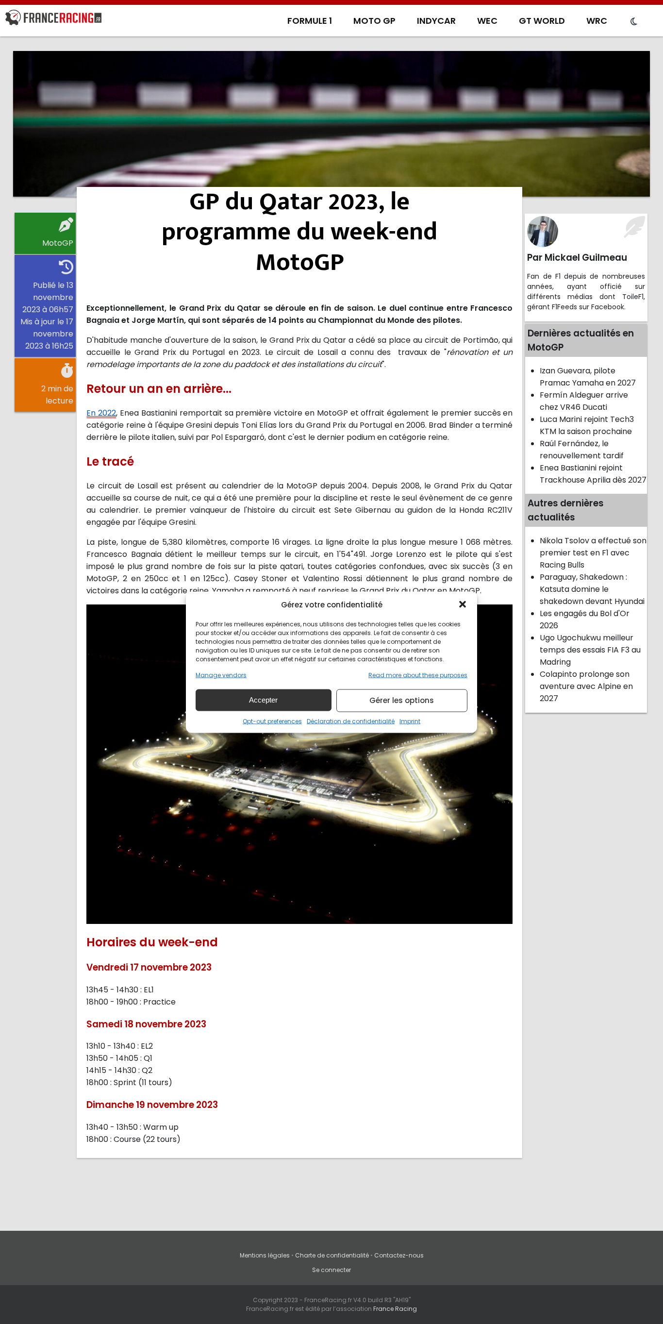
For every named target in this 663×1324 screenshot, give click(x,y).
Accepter (263, 700)
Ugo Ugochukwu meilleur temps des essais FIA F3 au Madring (590, 650)
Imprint (409, 721)
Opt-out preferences (272, 721)
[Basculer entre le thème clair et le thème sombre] (634, 21)
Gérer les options (401, 700)
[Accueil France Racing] (53, 19)
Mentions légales (265, 1255)
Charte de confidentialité (332, 1255)
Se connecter (331, 1270)
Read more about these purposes (417, 674)
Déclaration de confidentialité (351, 721)
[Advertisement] (331, 124)
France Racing (395, 1309)
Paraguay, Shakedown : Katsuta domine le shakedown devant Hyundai (592, 589)
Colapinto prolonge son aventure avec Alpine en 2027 (586, 686)
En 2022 (101, 413)
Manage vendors (221, 674)
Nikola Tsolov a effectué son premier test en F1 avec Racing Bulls (593, 552)
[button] (462, 604)
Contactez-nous (399, 1255)
